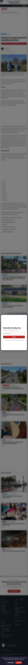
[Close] (24, 317)
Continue (14, 337)
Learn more (21, 659)
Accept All (19, 662)
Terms (17, 340)
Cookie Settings (10, 662)
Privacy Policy (21, 340)
